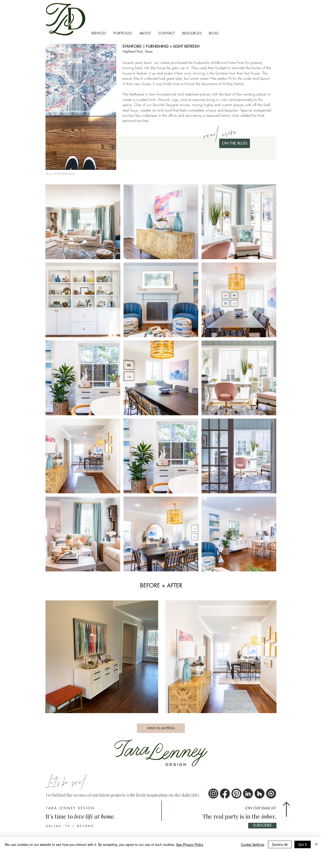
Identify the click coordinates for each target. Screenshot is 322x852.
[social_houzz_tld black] (259, 793)
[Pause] (52, 163)
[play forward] (271, 656)
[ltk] (271, 793)
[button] (101, 656)
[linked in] (248, 793)
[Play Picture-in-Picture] (102, 163)
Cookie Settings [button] (252, 844)
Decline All (280, 844)
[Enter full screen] (110, 163)
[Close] (316, 844)
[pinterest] (236, 793)
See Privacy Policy (189, 844)
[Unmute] (60, 163)
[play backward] (51, 656)
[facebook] (225, 793)
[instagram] (213, 793)
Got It (302, 844)
